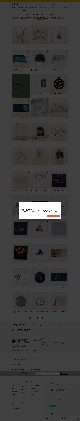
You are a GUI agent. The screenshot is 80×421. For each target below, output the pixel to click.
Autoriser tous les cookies (53, 216)
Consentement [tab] (26, 203)
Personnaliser (39, 216)
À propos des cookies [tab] (54, 203)
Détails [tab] (40, 203)
